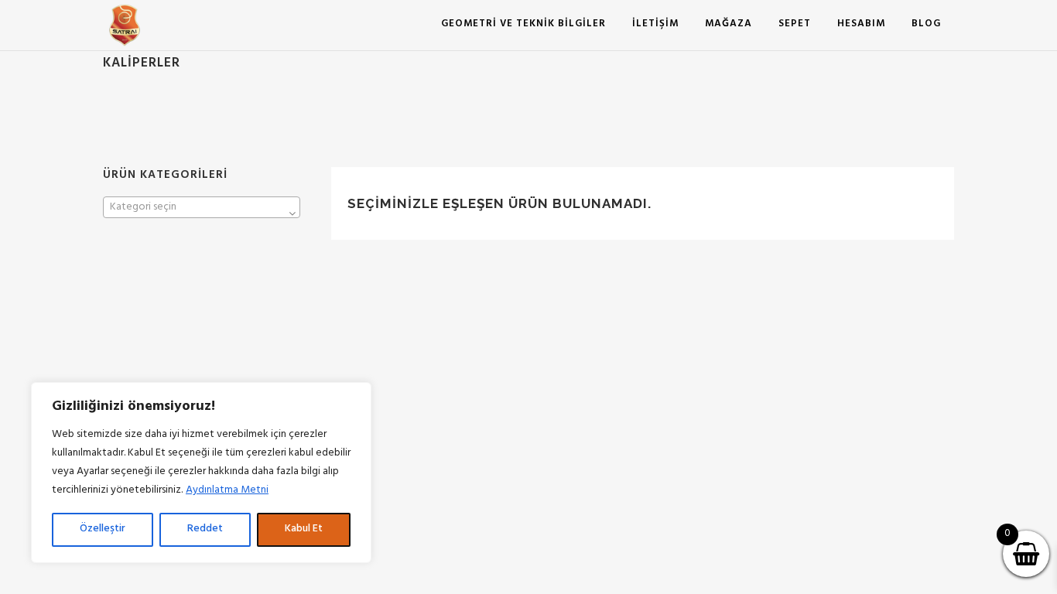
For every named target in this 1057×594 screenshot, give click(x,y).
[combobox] (201, 207)
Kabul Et (304, 529)
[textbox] (201, 208)
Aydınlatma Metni (227, 490)
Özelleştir (102, 529)
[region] (201, 472)
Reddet (205, 529)
